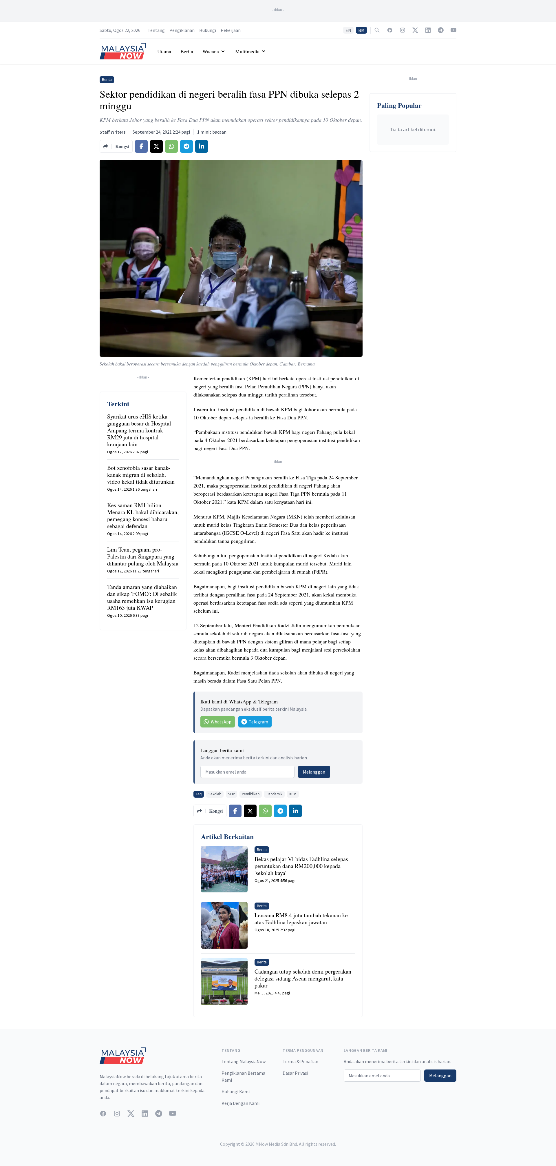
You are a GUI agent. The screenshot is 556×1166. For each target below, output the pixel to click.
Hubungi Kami (236, 1091)
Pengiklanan (182, 30)
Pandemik (274, 794)
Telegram (258, 722)
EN (348, 30)
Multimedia (247, 51)
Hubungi (207, 30)
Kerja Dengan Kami (240, 1103)
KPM (293, 794)
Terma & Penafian (300, 1061)
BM (361, 30)
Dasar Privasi (295, 1073)
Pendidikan (250, 794)
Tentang (156, 30)
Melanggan (314, 772)
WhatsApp (221, 722)
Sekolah (215, 794)
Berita (186, 51)
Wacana (210, 51)
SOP (231, 794)
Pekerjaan (231, 30)
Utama (164, 51)
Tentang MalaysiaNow (244, 1061)
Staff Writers (112, 132)
